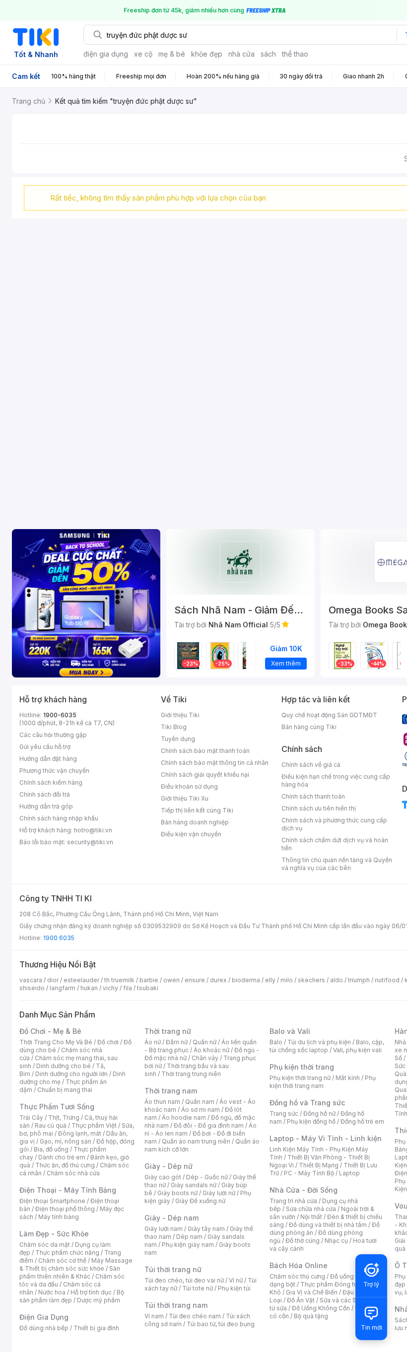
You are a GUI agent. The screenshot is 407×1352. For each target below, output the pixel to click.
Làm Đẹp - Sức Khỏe (54, 1233)
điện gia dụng (105, 54)
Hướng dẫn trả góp (46, 806)
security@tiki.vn (90, 842)
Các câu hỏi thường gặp (53, 735)
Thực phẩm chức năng (67, 1252)
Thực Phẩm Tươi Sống (56, 1106)
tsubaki (147, 988)
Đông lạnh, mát (79, 1133)
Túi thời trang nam (175, 1305)
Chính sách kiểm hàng (50, 782)
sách (268, 54)
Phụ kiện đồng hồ (311, 1121)
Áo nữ (152, 1042)
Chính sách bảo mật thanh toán (205, 750)
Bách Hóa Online (299, 1265)
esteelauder (81, 980)
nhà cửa (241, 54)
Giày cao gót (162, 1177)
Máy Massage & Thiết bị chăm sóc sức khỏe (76, 1264)
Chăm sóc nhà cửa (73, 1173)
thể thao (295, 54)
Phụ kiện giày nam (188, 1244)
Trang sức (284, 1113)
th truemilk (119, 980)
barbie (148, 980)
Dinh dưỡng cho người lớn (71, 1074)
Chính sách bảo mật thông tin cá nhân (215, 762)
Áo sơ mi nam (200, 1109)
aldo (336, 980)
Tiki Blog (174, 727)
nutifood (387, 980)
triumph (359, 980)
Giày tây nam (206, 1228)
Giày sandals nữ (193, 1185)
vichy (110, 988)
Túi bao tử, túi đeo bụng (221, 1324)
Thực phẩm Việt (94, 1125)
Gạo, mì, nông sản (65, 1141)
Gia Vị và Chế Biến (312, 1292)
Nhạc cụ (336, 1240)
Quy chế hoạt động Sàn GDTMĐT (329, 715)
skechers (311, 980)
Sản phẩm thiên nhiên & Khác (69, 1272)
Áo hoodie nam (184, 1117)
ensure (195, 980)
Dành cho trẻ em (61, 1157)
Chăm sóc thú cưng (297, 1276)
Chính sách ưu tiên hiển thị (318, 808)
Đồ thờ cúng (302, 1240)
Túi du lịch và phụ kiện (319, 1042)
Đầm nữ (177, 1042)
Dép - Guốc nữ (207, 1177)
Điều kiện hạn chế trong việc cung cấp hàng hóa (335, 780)
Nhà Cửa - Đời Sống (304, 1190)
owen (171, 980)
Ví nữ (236, 1280)
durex (218, 980)
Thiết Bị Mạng (319, 1165)
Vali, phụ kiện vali (357, 1050)
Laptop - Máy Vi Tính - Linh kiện (326, 1138)
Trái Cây (31, 1117)
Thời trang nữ (167, 1031)
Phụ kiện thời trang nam (323, 1081)
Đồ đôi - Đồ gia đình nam (209, 1125)
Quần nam (199, 1101)
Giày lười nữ (219, 1193)
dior (53, 980)
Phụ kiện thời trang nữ (300, 1078)
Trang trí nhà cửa (293, 1201)
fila (127, 988)
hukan (89, 988)
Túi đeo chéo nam (195, 1316)
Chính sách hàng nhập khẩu (58, 818)
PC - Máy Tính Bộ (309, 1173)
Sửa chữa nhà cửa (311, 1209)
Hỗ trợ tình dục (91, 1292)
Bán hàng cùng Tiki (309, 727)
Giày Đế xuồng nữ (200, 1201)
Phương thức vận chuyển (54, 770)
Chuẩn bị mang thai (64, 1089)
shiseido (32, 988)
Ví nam (154, 1316)
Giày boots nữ (177, 1193)
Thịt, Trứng (63, 1117)
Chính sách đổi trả (44, 794)
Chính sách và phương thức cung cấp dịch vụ (334, 824)
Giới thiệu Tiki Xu (184, 798)
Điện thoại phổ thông (65, 1209)
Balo (276, 1042)
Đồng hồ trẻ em (362, 1121)
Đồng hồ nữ (319, 1113)
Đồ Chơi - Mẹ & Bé (50, 1031)
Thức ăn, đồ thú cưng (65, 1165)
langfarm (62, 988)
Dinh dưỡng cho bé (63, 1066)
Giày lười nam (163, 1228)
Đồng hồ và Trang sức (307, 1102)
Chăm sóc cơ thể (62, 1260)
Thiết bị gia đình (96, 1328)
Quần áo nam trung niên (196, 1141)
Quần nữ (204, 1042)
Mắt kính (348, 1078)
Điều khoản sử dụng (189, 786)
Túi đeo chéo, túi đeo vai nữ (184, 1280)
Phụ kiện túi (234, 1288)
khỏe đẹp (206, 54)
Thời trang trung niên (191, 1074)
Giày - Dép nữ (168, 1166)
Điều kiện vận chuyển (191, 834)
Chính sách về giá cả (310, 764)
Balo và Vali (290, 1031)
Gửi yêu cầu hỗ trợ (44, 746)
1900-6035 (59, 715)
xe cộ (143, 54)
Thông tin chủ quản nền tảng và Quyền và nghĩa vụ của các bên (336, 864)
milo (286, 980)
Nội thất (311, 1216)
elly (270, 980)
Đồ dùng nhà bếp (43, 1328)
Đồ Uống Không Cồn (321, 1308)
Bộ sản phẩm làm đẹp (71, 1296)
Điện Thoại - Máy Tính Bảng (67, 1190)
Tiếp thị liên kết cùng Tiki (197, 810)
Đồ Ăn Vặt (301, 1300)
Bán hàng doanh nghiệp (195, 822)
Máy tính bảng (58, 1216)
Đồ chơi (108, 1042)
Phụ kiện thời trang (302, 1067)
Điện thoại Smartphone (52, 1201)
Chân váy (205, 1058)
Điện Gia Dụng (43, 1317)
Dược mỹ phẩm (98, 1300)
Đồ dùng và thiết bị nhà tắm (328, 1224)
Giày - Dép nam (171, 1218)
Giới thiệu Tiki (180, 715)
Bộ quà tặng (311, 1316)
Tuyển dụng (178, 739)
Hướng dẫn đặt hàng (48, 758)
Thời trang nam (170, 1090)
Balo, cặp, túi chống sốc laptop (327, 1046)
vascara (30, 980)
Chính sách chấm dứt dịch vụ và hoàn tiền (334, 844)
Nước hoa (52, 1292)
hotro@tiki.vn (93, 830)
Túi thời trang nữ (173, 1269)
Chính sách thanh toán (313, 796)
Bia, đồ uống (51, 1149)
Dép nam (189, 1236)
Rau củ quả (51, 1125)
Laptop (349, 1173)
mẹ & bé (171, 54)
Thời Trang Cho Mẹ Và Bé (55, 1042)
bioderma (246, 980)
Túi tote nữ (197, 1288)
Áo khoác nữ (211, 1050)
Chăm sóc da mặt (44, 1244)
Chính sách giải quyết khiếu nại (205, 774)
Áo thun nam (162, 1101)
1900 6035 (58, 938)
